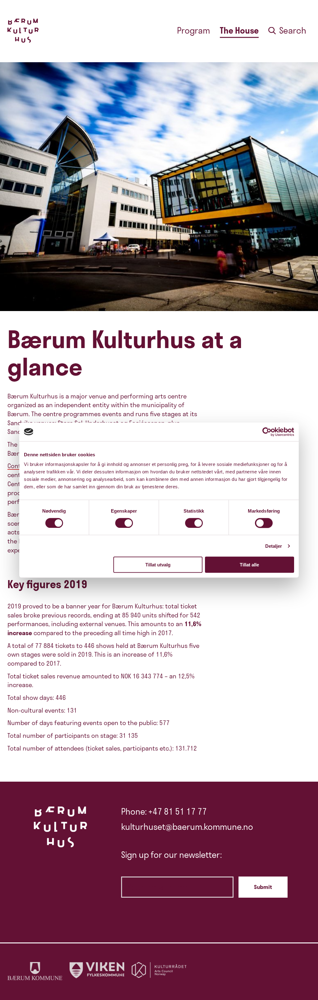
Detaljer (273, 545)
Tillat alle (249, 564)
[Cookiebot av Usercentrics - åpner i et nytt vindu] (267, 431)
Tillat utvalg (157, 564)
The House (239, 30)
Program (193, 30)
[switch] (124, 523)
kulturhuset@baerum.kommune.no (187, 826)
